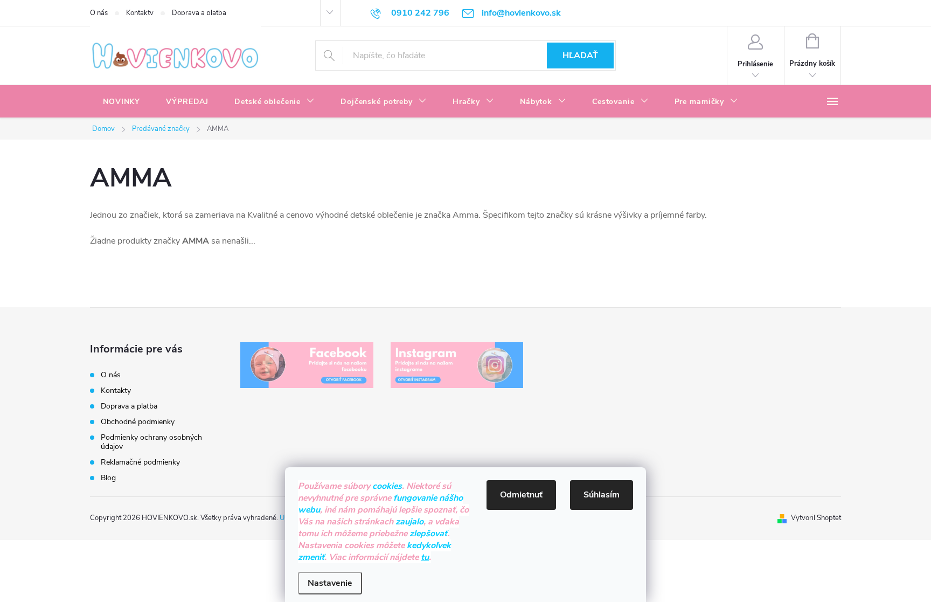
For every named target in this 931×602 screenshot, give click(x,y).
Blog (108, 478)
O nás (99, 13)
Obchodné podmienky (138, 422)
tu (425, 557)
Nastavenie (330, 583)
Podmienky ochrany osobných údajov (151, 442)
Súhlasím (601, 495)
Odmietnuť (521, 495)
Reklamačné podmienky (140, 462)
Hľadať (580, 55)
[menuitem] (121, 102)
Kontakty (140, 13)
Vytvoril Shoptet (816, 518)
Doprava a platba (199, 13)
